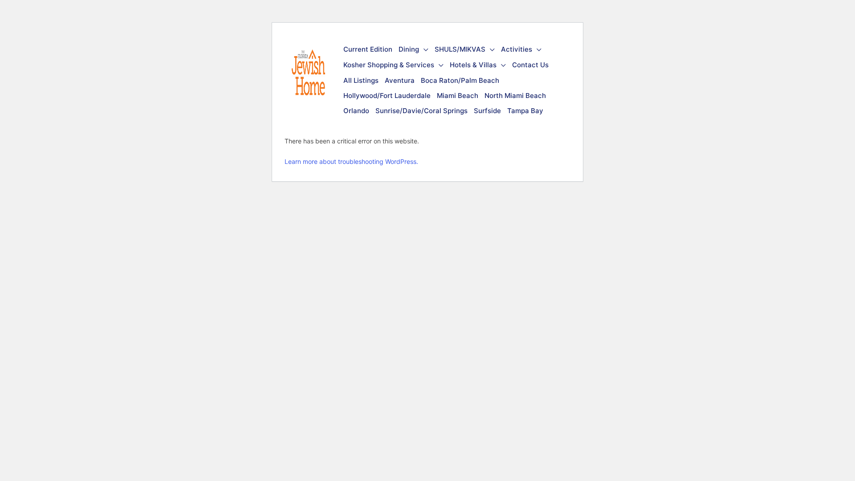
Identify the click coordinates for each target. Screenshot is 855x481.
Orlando (356, 110)
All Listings (361, 80)
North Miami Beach (515, 95)
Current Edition (367, 49)
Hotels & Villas (473, 65)
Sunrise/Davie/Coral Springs (421, 110)
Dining (409, 49)
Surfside (487, 110)
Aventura (400, 80)
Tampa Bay (525, 110)
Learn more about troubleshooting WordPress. (351, 161)
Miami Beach (457, 95)
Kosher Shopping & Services (388, 65)
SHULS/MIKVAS (460, 49)
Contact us (530, 65)
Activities (516, 49)
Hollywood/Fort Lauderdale (387, 95)
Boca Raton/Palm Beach (460, 80)
